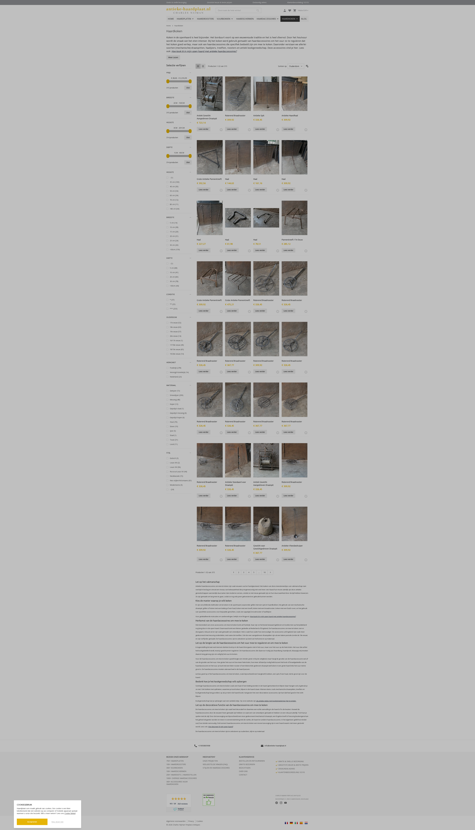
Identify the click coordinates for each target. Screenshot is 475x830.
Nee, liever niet (57, 822)
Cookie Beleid (69, 813)
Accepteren (32, 822)
